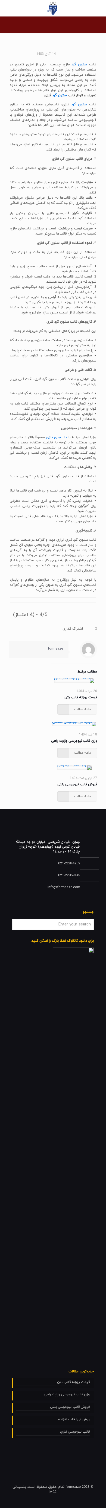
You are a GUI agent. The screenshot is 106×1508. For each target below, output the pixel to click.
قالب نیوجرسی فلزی (75, 1431)
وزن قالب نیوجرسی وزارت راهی (74, 740)
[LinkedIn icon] (20, 1500)
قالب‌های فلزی (56, 437)
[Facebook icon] (28, 1500)
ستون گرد (79, 64)
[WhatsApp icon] (35, 1500)
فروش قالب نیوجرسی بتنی (77, 784)
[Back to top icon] (18, 1476)
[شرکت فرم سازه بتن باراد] (53, 8)
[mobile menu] (98, 8)
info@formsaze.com (64, 887)
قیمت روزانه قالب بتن (80, 697)
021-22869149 (69, 875)
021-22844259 (69, 863)
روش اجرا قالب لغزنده (74, 1419)
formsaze (55, 648)
